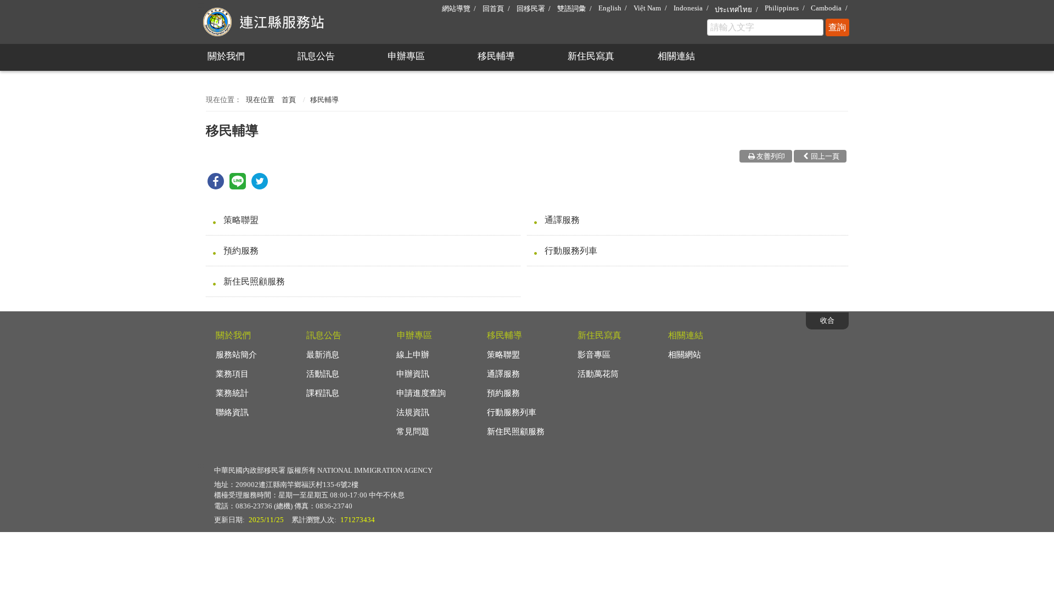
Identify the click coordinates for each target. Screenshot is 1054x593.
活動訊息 (322, 374)
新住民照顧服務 (254, 281)
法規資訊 (412, 412)
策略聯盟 (241, 220)
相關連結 (676, 56)
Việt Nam (647, 8)
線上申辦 (412, 354)
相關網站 (684, 354)
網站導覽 (456, 8)
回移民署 (531, 8)
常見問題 (412, 431)
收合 (827, 320)
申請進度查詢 (421, 393)
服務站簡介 (236, 354)
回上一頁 (825, 156)
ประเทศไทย (733, 9)
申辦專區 (406, 56)
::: (201, 4)
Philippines (782, 8)
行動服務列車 (571, 250)
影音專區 (594, 354)
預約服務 (241, 250)
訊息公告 (316, 56)
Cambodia (826, 8)
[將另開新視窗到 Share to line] (237, 186)
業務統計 (232, 393)
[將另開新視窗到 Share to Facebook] (216, 186)
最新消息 (322, 354)
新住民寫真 (591, 56)
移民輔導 (496, 56)
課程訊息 (322, 393)
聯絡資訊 (232, 412)
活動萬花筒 (598, 374)
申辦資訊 (412, 374)
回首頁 (493, 8)
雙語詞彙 (571, 8)
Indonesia (688, 8)
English (609, 8)
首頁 (289, 100)
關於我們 (226, 56)
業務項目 (232, 374)
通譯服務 (562, 220)
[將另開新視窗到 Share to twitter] (259, 186)
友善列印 (770, 156)
